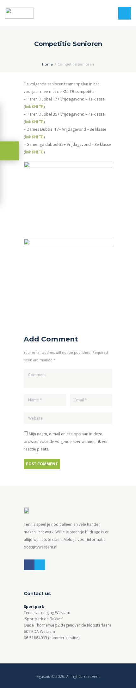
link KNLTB (34, 106)
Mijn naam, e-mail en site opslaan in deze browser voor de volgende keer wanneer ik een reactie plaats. (66, 441)
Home (47, 64)
